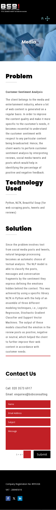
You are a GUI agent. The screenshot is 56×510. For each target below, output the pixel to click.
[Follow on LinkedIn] (20, 498)
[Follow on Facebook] (8, 498)
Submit (42, 454)
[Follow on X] (14, 498)
